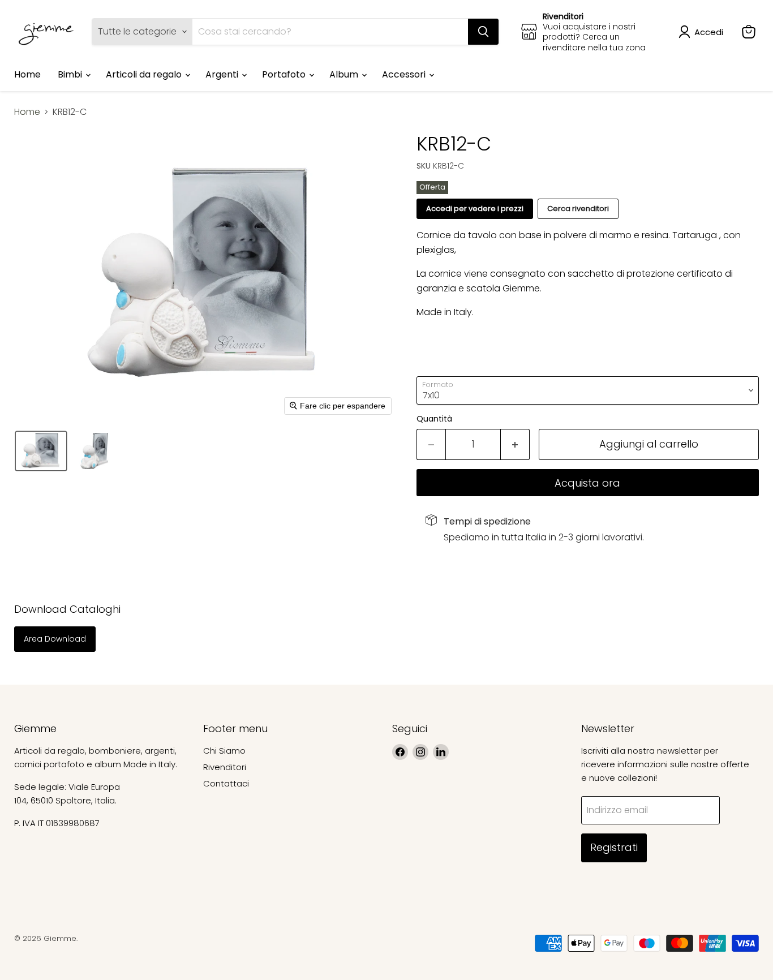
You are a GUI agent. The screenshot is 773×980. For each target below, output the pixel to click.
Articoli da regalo (145, 74)
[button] (703, 31)
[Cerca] (483, 32)
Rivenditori (224, 767)
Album (344, 74)
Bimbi (71, 74)
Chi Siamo (224, 751)
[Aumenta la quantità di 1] (515, 444)
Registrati (614, 847)
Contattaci (226, 783)
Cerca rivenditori (578, 208)
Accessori (405, 74)
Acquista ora (587, 483)
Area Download (55, 638)
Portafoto (285, 74)
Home (27, 74)
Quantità (434, 418)
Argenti (223, 74)
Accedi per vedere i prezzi (474, 208)
